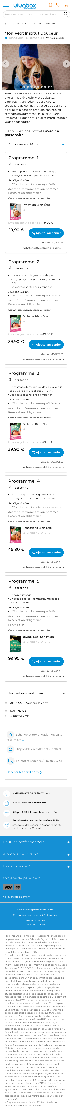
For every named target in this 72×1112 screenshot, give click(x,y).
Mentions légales (36, 920)
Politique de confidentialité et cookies (35, 915)
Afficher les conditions (23, 772)
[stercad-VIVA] (17, 888)
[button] (5, 64)
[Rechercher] (66, 14)
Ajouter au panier (48, 233)
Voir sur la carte (55, 37)
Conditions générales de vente (35, 909)
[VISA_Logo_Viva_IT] (6, 888)
